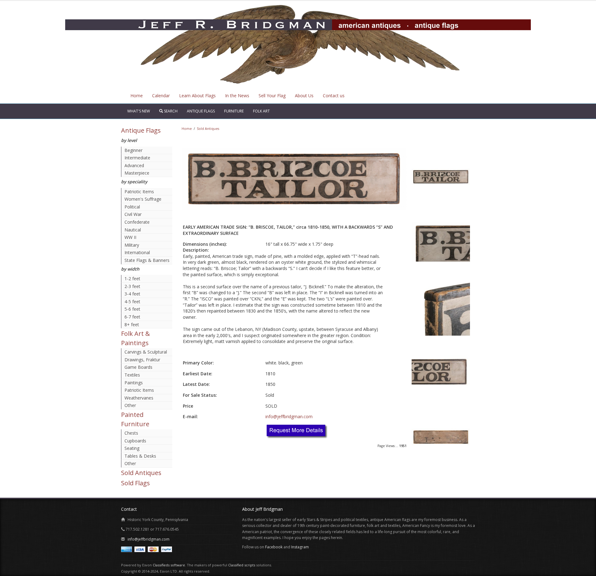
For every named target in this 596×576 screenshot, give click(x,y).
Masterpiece (136, 173)
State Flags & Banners (146, 260)
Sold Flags (135, 483)
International (137, 252)
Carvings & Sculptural (145, 352)
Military (131, 245)
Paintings (133, 383)
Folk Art (261, 111)
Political (132, 207)
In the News (237, 95)
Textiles (132, 375)
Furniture (234, 111)
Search (170, 111)
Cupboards (135, 441)
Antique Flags (201, 111)
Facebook (273, 547)
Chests (131, 433)
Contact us (334, 95)
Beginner (133, 150)
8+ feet (131, 324)
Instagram (300, 547)
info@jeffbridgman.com (289, 416)
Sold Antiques (141, 473)
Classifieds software (169, 565)
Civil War (133, 214)
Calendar (161, 95)
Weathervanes (138, 398)
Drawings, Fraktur (142, 360)
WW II (130, 237)
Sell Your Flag (272, 95)
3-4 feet (132, 294)
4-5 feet (132, 301)
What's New (138, 111)
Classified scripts (241, 565)
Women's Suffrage (142, 199)
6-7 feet (132, 317)
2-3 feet (132, 286)
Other (130, 405)
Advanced (134, 165)
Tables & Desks (140, 456)
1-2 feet (132, 278)
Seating (131, 448)
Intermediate (137, 158)
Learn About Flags (197, 95)
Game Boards (138, 367)
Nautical (132, 230)
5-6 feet (132, 309)
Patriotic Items (139, 191)
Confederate (137, 222)
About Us (304, 95)
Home (136, 95)
